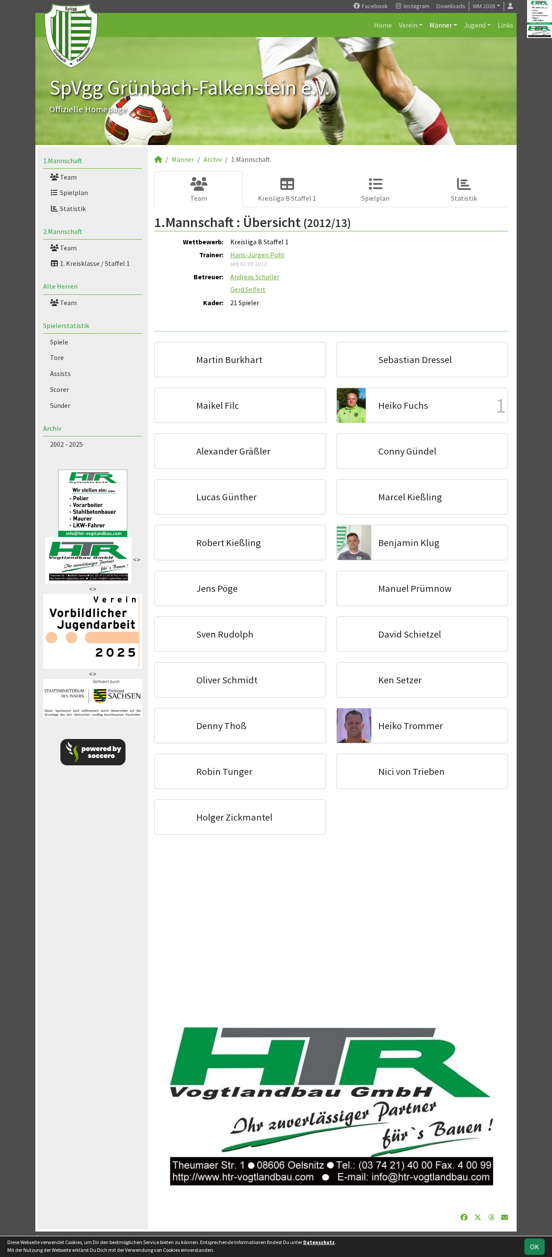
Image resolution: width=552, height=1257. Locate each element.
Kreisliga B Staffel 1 (287, 198)
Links (505, 25)
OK (534, 1246)
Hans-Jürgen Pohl (257, 254)
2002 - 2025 (66, 444)
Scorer (59, 389)
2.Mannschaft (62, 231)
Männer (441, 25)
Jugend (475, 25)
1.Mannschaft (62, 160)
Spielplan (73, 192)
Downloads (450, 6)
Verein (408, 25)
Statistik (72, 208)
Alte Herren (60, 286)
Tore (57, 357)
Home (383, 25)
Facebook (374, 6)
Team (68, 177)
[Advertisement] (331, 926)
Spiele (59, 342)
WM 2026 (484, 6)
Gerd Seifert (248, 289)
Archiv (52, 428)
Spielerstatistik (66, 325)
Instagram (416, 6)
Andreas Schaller (254, 276)
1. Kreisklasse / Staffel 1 (94, 263)
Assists (60, 373)
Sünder (60, 405)
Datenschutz (319, 1242)
